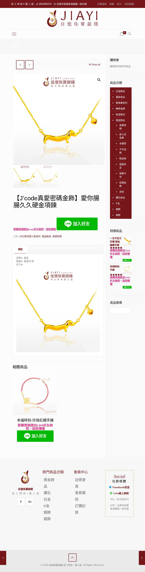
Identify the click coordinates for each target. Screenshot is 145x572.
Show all (95, 64)
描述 (20, 249)
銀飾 (118, 215)
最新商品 (120, 97)
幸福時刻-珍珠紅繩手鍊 (35, 420)
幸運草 (122, 143)
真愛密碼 (57, 236)
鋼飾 (118, 209)
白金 (47, 499)
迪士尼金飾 (122, 136)
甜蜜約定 (122, 166)
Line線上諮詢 (120, 493)
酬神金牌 (120, 108)
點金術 (122, 158)
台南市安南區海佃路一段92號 (72, 4)
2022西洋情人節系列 (29, 236)
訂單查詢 (101, 4)
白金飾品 (120, 91)
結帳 (111, 4)
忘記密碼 (129, 4)
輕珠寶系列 (121, 102)
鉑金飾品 (120, 114)
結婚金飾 (122, 184)
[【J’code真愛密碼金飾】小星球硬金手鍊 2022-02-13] (3, 558)
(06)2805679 (45, 4)
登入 (119, 4)
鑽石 (47, 493)
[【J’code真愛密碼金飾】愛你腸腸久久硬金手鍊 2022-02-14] (142, 558)
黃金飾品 (46, 236)
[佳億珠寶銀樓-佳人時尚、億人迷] (72, 18)
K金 (118, 203)
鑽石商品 (120, 197)
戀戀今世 (122, 175)
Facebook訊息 (120, 487)
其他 (121, 191)
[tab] (20, 249)
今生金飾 (122, 151)
